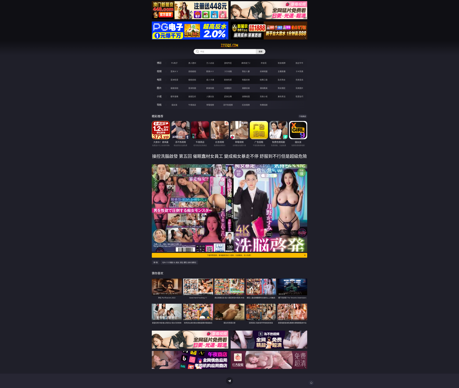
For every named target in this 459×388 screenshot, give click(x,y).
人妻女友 (210, 96)
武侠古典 (228, 96)
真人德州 (192, 63)
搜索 (260, 51)
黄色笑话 (281, 96)
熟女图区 (281, 88)
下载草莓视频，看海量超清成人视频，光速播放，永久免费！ (229, 255)
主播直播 (281, 71)
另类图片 (299, 88)
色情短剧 (264, 105)
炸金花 (264, 63)
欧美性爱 (228, 79)
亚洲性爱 (174, 79)
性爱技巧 (299, 96)
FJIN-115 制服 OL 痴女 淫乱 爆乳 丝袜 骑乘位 (179, 262)
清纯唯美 (264, 88)
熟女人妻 (246, 71)
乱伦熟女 (281, 79)
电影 (159, 79)
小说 (159, 96)
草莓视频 (210, 105)
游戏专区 (228, 63)
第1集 (155, 262)
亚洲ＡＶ (174, 71)
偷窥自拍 (174, 88)
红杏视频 (246, 105)
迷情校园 (246, 96)
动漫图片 (228, 88)
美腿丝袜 (246, 88)
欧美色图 (210, 88)
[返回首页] (311, 383)
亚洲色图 (192, 88)
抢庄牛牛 (299, 63)
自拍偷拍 (192, 71)
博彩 (159, 63)
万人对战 (210, 63)
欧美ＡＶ (210, 71)
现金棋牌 (281, 63)
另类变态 (299, 79)
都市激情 (174, 96)
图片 (159, 88)
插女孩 (174, 105)
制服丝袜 (246, 79)
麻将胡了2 (245, 63)
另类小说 (264, 96)
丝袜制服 (264, 71)
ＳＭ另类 (299, 71)
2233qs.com (229, 45)
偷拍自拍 (192, 79)
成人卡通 (210, 79)
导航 (159, 104)
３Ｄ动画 (228, 71)
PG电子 (174, 63)
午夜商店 (192, 105)
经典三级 (264, 79)
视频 (159, 71)
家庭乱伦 (192, 96)
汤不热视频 (228, 105)
